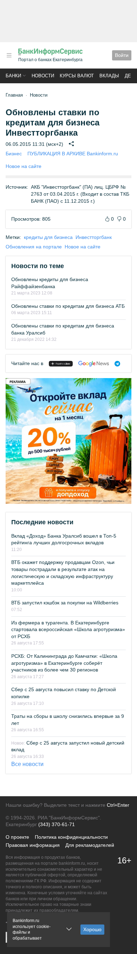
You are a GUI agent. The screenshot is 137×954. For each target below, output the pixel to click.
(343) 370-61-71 (56, 824)
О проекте (17, 837)
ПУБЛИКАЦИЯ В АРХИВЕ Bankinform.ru (72, 153)
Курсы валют (77, 75)
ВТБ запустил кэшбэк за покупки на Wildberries (64, 602)
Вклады (109, 75)
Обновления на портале (34, 246)
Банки (13, 75)
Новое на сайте (23, 166)
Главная (14, 95)
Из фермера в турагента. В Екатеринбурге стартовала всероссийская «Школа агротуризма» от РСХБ (68, 629)
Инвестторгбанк (94, 237)
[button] (9, 55)
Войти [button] (122, 55)
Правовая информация (33, 845)
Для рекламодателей (89, 845)
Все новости (27, 764)
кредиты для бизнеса (48, 237)
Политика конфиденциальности (71, 837)
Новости (43, 75)
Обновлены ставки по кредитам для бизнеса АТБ (68, 306)
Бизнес (14, 153)
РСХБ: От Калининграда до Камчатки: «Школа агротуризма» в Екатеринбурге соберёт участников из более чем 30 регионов (64, 663)
